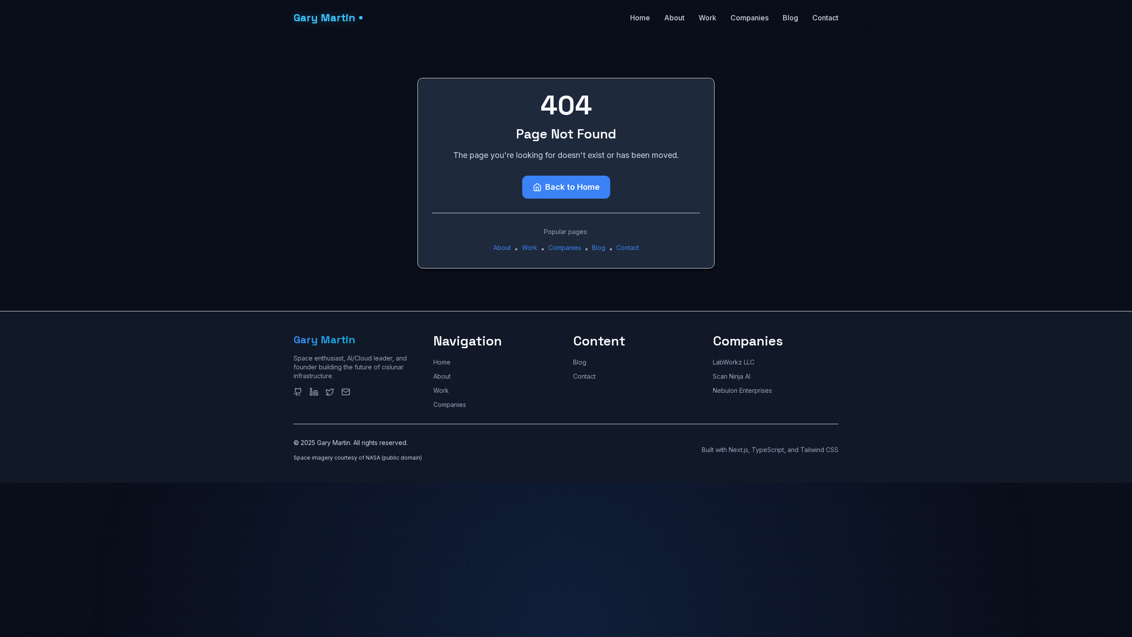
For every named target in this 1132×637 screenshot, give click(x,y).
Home (640, 17)
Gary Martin (325, 339)
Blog (790, 17)
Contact (825, 17)
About (674, 17)
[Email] (345, 392)
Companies (749, 17)
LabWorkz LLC (733, 362)
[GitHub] (298, 392)
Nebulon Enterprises (742, 390)
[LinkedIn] (314, 392)
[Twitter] (329, 392)
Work (707, 17)
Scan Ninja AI (731, 376)
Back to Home (572, 187)
